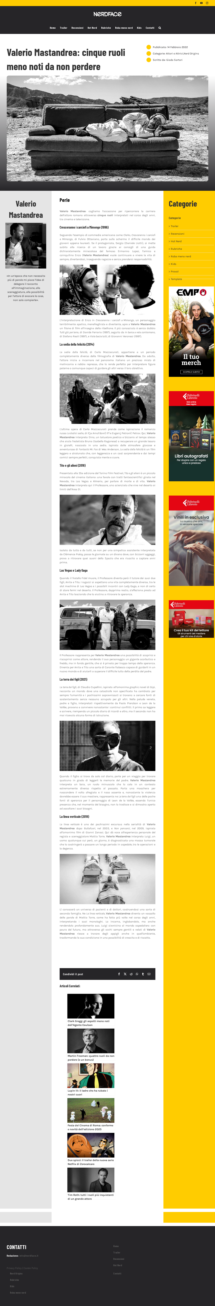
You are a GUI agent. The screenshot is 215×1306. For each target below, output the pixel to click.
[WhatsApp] (137, 974)
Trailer (174, 226)
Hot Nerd (176, 241)
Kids (173, 263)
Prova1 (175, 271)
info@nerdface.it (28, 1255)
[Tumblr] (143, 974)
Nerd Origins (191, 53)
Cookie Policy (31, 1268)
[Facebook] (119, 974)
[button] (160, 28)
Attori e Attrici (174, 53)
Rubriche (176, 248)
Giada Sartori (174, 59)
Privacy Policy (14, 1268)
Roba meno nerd (181, 256)
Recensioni (177, 233)
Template (176, 279)
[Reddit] (131, 974)
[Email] (149, 974)
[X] (125, 974)
